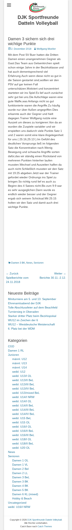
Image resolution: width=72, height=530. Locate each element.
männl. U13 (19, 363)
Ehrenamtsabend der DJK (24, 303)
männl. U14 (19, 367)
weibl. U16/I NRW (19, 506)
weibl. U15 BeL (21, 418)
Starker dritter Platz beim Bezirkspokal (32, 316)
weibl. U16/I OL (22, 426)
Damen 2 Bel (20, 468)
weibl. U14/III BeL (23, 409)
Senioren (39, 262)
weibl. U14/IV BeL (23, 414)
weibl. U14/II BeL (23, 405)
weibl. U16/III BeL (23, 435)
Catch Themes (45, 526)
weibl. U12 (18, 371)
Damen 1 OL (20, 460)
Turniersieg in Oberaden (23, 311)
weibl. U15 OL (21, 422)
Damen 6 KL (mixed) (25, 494)
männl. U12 (19, 359)
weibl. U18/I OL (22, 439)
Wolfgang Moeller (46, 48)
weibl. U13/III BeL (23, 384)
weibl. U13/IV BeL (23, 388)
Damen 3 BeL (21, 477)
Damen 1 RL (16, 350)
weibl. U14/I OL (22, 401)
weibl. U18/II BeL (23, 443)
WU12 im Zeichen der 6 (23, 320)
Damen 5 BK (20, 490)
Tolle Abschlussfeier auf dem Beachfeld (32, 307)
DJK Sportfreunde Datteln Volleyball (38, 20)
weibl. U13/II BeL (23, 380)
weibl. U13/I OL (22, 375)
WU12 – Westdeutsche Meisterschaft (31, 324)
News (29, 262)
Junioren (13, 354)
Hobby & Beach (22, 498)
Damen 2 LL (20, 473)
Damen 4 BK (20, 485)
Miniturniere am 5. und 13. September (32, 299)
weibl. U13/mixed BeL (26, 392)
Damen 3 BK (18, 262)
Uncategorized (17, 502)
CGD (11, 346)
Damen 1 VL (20, 464)
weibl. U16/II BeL (23, 430)
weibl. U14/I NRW (23, 397)
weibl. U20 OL (21, 447)
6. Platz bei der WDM (21, 328)
